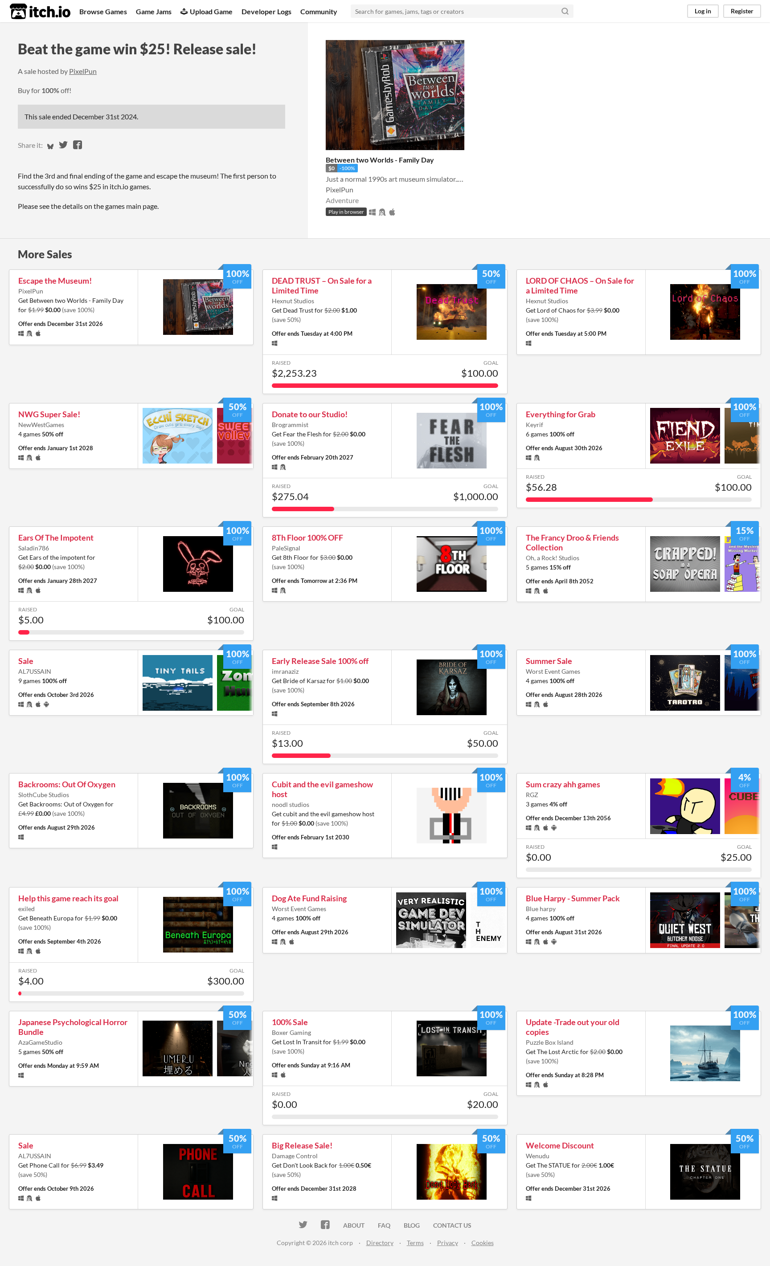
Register (742, 11)
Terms (415, 1242)
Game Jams (154, 11)
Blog (412, 1225)
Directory (379, 1242)
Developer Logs (266, 11)
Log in (703, 11)
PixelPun (83, 71)
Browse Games (103, 11)
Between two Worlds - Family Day (380, 159)
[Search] (565, 11)
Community (318, 11)
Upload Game (211, 11)
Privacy (447, 1242)
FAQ (384, 1225)
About (354, 1225)
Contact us (452, 1225)
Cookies (482, 1242)
